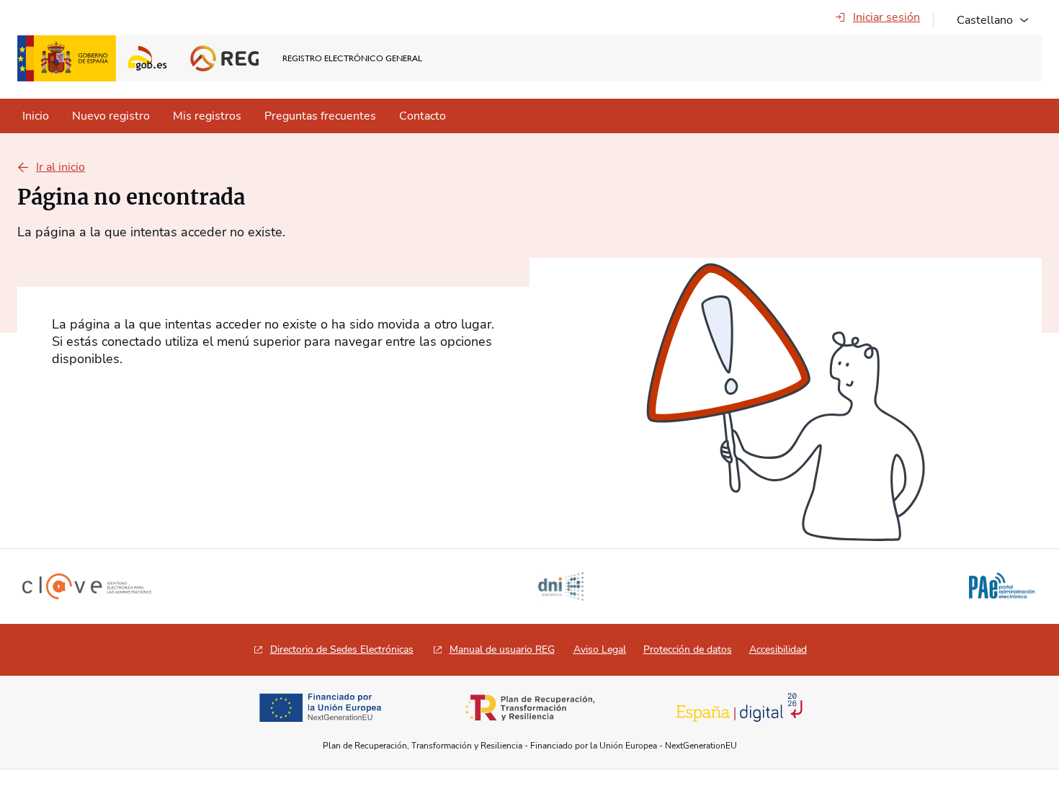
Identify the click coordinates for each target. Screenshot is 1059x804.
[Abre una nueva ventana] (320, 707)
